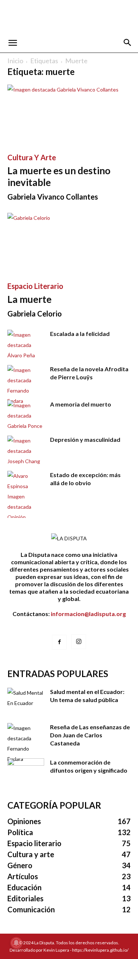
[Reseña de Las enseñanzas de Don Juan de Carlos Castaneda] (25, 743)
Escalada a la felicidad (80, 333)
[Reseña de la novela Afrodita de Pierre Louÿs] (25, 385)
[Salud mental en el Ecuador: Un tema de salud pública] (25, 700)
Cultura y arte (31, 157)
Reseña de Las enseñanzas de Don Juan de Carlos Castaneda (90, 735)
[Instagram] (78, 641)
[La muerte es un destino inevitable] (69, 115)
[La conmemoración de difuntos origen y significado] (25, 771)
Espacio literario (35, 286)
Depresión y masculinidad (85, 439)
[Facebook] (59, 642)
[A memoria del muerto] (25, 415)
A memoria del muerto (80, 404)
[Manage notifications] (16, 943)
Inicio (15, 61)
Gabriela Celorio (34, 313)
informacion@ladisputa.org (88, 613)
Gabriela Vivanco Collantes (52, 196)
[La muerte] (69, 243)
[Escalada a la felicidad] (25, 345)
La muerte (29, 299)
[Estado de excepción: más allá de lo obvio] (25, 496)
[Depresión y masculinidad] (25, 451)
